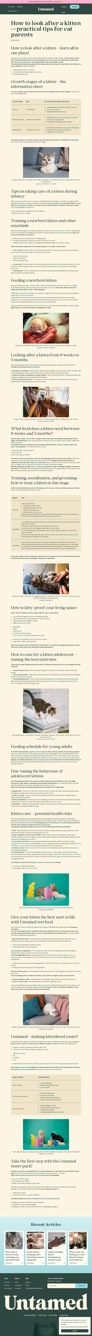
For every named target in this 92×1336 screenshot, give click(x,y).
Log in (27, 1285)
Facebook (18, 1288)
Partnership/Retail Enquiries (34, 1288)
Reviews (20, 7)
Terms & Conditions (30, 1315)
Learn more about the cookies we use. (74, 1327)
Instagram (18, 1285)
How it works (12, 11)
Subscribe (81, 1286)
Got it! (75, 1331)
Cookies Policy (63, 1315)
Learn (16, 1282)
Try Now (74, 7)
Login (63, 12)
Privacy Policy (53, 1315)
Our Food (11, 7)
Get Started (8, 1288)
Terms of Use (42, 1315)
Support (64, 7)
